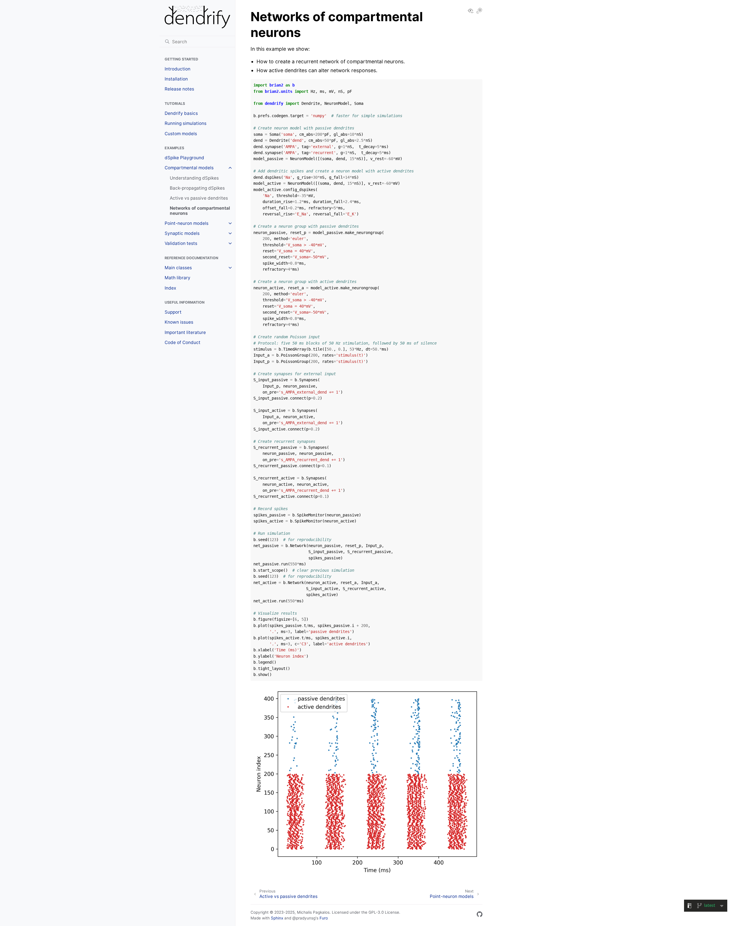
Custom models (181, 133)
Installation (176, 79)
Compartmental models (189, 167)
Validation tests (181, 243)
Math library (177, 277)
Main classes (178, 267)
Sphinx (277, 918)
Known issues (179, 322)
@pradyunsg (304, 918)
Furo (324, 918)
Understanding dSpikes (194, 178)
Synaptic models (182, 233)
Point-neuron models (186, 223)
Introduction (177, 69)
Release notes (179, 89)
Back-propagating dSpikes (197, 188)
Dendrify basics (181, 113)
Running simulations (185, 123)
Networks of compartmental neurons (200, 210)
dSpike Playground (184, 157)
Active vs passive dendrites (199, 198)
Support (173, 312)
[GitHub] (479, 915)
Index (170, 288)
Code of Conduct (182, 342)
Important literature (185, 332)
